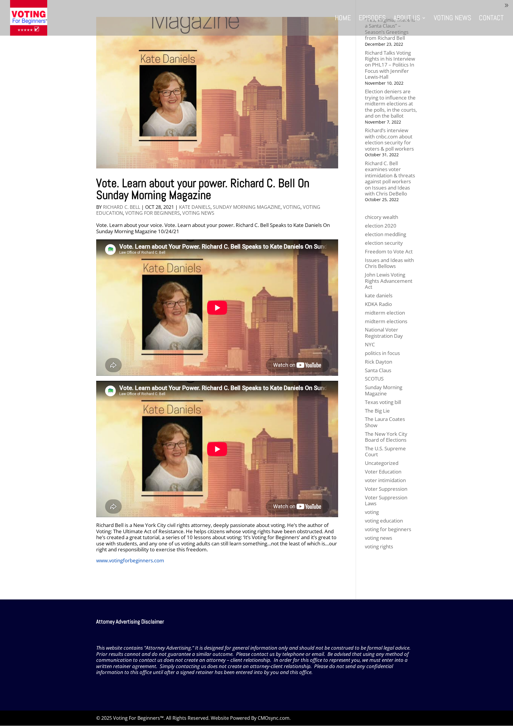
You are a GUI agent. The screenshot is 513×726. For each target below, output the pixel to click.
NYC (370, 344)
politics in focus (382, 353)
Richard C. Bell (121, 207)
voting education (384, 520)
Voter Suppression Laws (386, 500)
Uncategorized (381, 463)
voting (291, 207)
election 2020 (380, 225)
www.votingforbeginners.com (130, 560)
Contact (491, 19)
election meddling (385, 234)
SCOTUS (374, 378)
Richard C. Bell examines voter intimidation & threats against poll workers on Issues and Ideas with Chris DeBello (390, 178)
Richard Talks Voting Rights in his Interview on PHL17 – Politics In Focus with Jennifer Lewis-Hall (390, 65)
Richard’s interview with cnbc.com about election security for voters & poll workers (389, 139)
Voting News (452, 19)
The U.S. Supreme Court (385, 451)
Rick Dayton (378, 361)
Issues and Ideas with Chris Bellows (389, 263)
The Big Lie (377, 410)
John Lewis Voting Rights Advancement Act (388, 280)
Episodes (372, 19)
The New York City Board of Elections (386, 436)
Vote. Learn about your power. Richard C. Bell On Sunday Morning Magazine (202, 189)
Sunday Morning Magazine (247, 207)
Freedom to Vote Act (389, 251)
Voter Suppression (386, 488)
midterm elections (386, 321)
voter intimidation (385, 480)
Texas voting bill (383, 402)
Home (343, 19)
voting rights (379, 546)
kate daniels (194, 207)
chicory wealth (381, 217)
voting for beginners (152, 213)
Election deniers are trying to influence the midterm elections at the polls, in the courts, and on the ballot (391, 103)
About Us (406, 19)
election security (384, 242)
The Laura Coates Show (385, 422)
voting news (198, 213)
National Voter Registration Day (384, 332)
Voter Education (383, 471)
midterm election (385, 312)
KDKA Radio (378, 304)
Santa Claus (378, 370)
